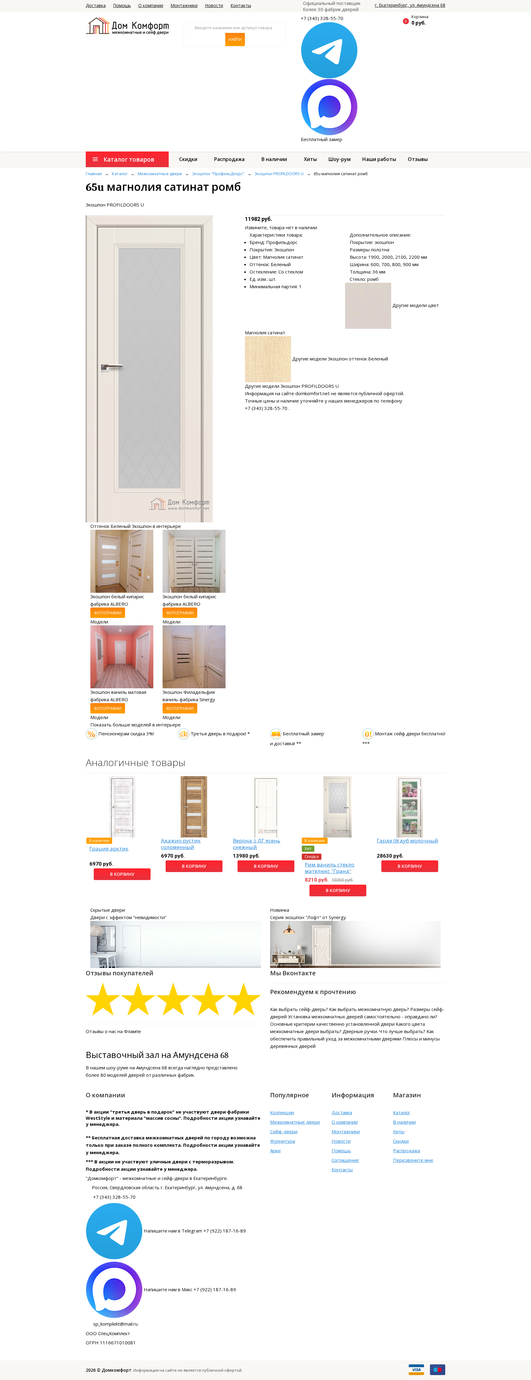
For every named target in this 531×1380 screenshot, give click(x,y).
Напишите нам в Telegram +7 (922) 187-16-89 (195, 1231)
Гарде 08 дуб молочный (407, 841)
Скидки (188, 159)
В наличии (274, 159)
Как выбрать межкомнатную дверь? (369, 1009)
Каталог (401, 1112)
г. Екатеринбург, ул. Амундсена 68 (410, 5)
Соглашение (345, 1160)
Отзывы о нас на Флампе (113, 1031)
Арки (275, 1150)
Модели (99, 622)
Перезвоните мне (413, 1160)
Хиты (310, 159)
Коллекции (282, 1112)
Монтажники (184, 5)
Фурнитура (282, 1141)
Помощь (122, 5)
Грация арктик (108, 849)
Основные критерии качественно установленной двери (332, 1024)
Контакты (240, 5)
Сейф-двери (283, 1131)
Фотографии (107, 612)
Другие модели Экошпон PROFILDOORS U (292, 386)
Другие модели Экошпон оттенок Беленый (340, 359)
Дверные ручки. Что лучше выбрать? (384, 1031)
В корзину (122, 874)
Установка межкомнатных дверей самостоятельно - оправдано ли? (362, 1016)
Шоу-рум (339, 159)
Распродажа (229, 159)
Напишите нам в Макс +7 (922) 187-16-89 (190, 1289)
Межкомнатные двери (295, 1122)
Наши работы (379, 159)
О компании (150, 5)
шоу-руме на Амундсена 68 (136, 1067)
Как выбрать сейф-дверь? (299, 1009)
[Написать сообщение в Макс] (329, 107)
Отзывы (418, 159)
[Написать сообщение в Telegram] (329, 50)
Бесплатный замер (321, 139)
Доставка (96, 5)
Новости (214, 5)
